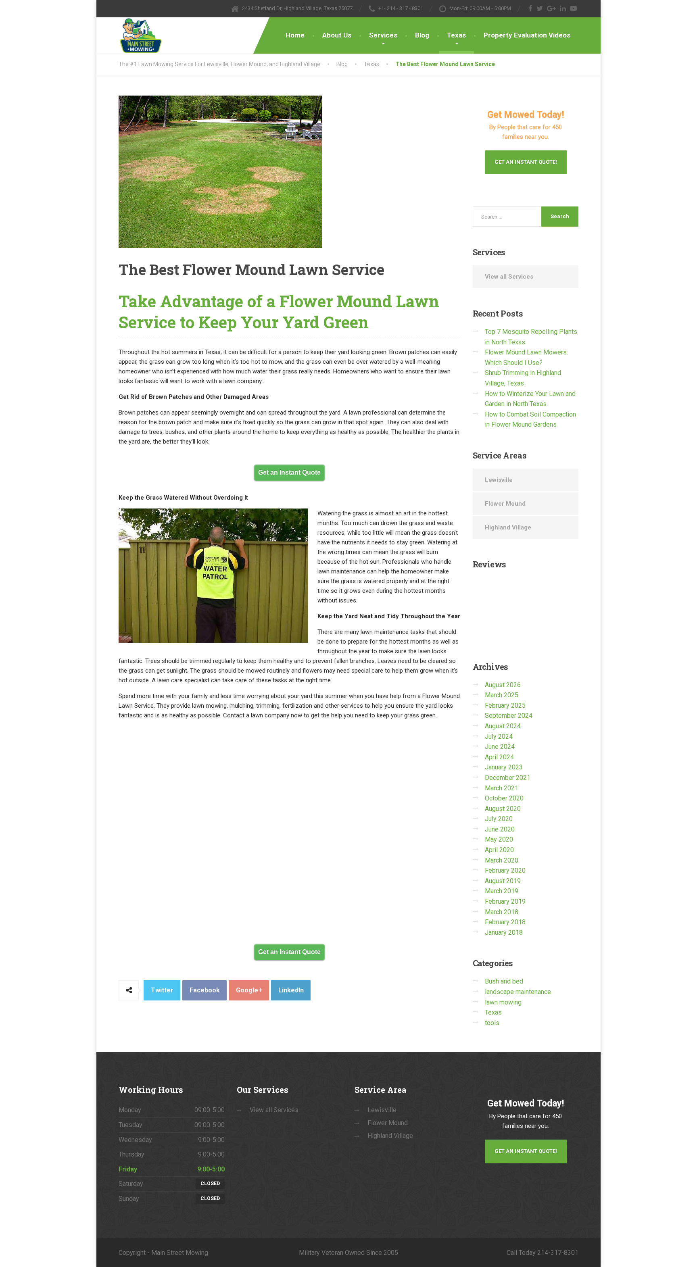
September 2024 (508, 715)
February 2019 (505, 901)
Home (295, 35)
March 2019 (501, 891)
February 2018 (505, 922)
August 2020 (503, 809)
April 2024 (499, 757)
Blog (422, 35)
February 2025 (505, 705)
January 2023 (504, 767)
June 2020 (500, 829)
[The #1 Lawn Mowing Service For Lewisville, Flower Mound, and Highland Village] (141, 35)
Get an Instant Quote (289, 472)
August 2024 (503, 726)
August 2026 (503, 685)
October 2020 (504, 798)
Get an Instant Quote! (526, 162)
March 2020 (501, 860)
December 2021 (507, 777)
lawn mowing (503, 1002)
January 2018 (504, 932)
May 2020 (499, 839)
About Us (336, 35)
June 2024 (500, 746)
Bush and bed (504, 981)
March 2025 (501, 695)
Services (383, 35)
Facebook (205, 990)
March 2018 (501, 912)
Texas (456, 35)
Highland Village (508, 527)
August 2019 (503, 881)
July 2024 (499, 736)
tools (492, 1023)
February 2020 (505, 870)
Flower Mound (505, 503)
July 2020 (499, 819)
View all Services (509, 276)
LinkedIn (291, 990)
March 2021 (501, 788)
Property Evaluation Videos (527, 35)
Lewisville (499, 479)
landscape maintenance (518, 992)
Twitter (162, 990)
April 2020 (499, 850)
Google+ (249, 990)
